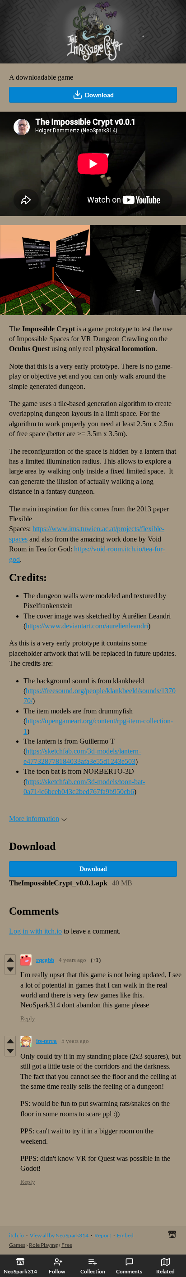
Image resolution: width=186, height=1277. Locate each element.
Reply (27, 1018)
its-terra (46, 1041)
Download (99, 95)
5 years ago (75, 1041)
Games (17, 1244)
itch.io (16, 1235)
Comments (129, 1271)
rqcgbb (45, 960)
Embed (125, 1235)
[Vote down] (10, 970)
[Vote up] (10, 960)
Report (102, 1235)
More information (34, 818)
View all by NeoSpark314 (59, 1235)
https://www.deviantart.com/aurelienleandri (87, 626)
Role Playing (43, 1244)
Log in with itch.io (35, 931)
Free (66, 1244)
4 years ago (72, 960)
